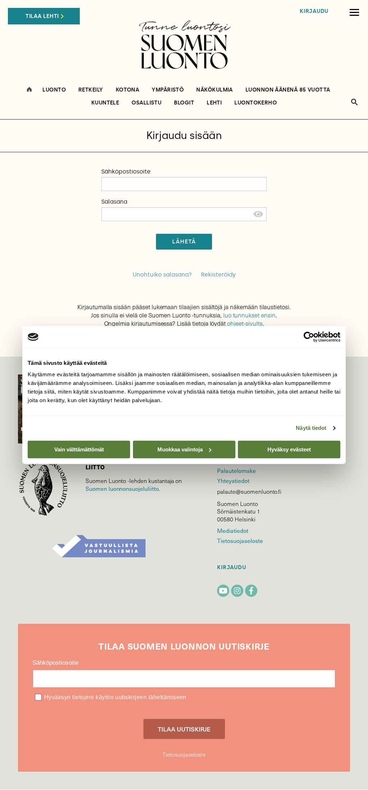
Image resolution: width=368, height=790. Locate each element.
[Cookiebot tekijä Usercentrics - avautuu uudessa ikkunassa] (308, 336)
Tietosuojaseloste (240, 540)
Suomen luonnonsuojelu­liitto (122, 488)
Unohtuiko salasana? (162, 274)
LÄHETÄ (184, 241)
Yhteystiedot (233, 480)
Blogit (184, 103)
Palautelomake (236, 470)
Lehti (214, 103)
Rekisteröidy (218, 274)
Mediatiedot (232, 530)
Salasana (114, 201)
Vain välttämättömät (79, 449)
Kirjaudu (314, 11)
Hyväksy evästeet (289, 449)
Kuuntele (105, 103)
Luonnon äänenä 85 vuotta (287, 90)
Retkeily (90, 90)
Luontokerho (255, 103)
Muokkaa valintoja (180, 449)
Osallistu (146, 103)
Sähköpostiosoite (126, 171)
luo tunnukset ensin (249, 315)
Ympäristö (168, 90)
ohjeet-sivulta (244, 323)
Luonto (54, 90)
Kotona (127, 90)
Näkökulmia (214, 90)
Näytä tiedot (311, 428)
